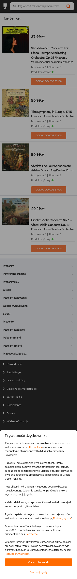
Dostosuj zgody (62, 518)
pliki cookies (35, 447)
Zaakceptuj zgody (38, 562)
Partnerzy (31, 534)
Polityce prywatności (17, 554)
